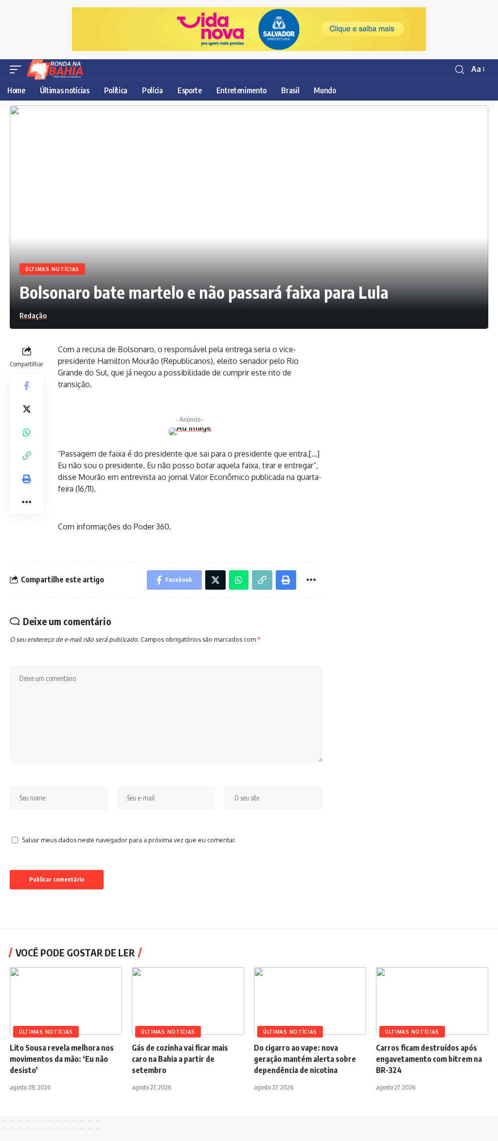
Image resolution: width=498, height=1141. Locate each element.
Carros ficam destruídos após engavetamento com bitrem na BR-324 (429, 1059)
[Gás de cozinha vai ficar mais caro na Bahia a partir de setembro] (188, 1001)
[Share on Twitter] (26, 409)
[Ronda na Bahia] (57, 69)
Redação (33, 315)
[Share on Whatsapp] (26, 432)
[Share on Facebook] (26, 385)
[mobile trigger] (18, 69)
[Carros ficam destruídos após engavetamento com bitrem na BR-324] (432, 1001)
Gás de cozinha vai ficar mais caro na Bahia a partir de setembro (180, 1059)
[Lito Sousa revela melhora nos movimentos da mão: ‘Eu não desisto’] (66, 1001)
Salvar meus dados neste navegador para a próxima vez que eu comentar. (129, 840)
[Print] (26, 479)
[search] (459, 69)
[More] (26, 502)
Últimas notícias (52, 269)
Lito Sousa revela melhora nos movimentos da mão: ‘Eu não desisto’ (62, 1059)
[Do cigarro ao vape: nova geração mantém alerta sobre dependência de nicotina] (310, 1001)
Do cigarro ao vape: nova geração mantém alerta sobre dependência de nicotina (305, 1059)
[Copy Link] (26, 455)
